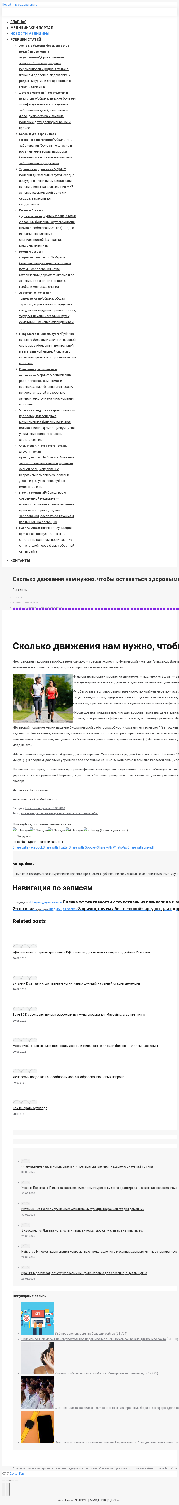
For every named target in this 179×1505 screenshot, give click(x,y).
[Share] (8, 1480)
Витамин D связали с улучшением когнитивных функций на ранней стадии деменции (76, 983)
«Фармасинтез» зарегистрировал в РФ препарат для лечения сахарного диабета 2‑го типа (81, 952)
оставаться (70, 813)
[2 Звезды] (39, 830)
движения (26, 813)
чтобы (93, 813)
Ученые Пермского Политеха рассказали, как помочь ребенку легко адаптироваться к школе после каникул (99, 1188)
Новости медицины (26, 602)
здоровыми (41, 813)
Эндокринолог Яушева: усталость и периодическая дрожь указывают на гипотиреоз (82, 1230)
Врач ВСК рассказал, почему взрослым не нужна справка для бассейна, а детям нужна (79, 1015)
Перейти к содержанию (19, 5)
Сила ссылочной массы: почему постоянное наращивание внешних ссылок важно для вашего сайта (93, 1339)
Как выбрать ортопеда (30, 1108)
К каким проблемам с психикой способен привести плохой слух (100, 1373)
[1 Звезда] (21, 830)
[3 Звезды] (57, 830)
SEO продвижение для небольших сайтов (85, 1333)
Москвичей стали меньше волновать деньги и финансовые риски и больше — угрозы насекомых (86, 1046)
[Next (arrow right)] (8, 1489)
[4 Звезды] (75, 830)
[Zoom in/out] (16, 1480)
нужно (58, 813)
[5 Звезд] (91, 830)
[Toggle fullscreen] (12, 1480)
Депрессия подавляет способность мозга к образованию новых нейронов (69, 1077)
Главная (18, 597)
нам (51, 813)
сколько (83, 813)
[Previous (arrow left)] (3, 1489)
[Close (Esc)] (3, 1480)
